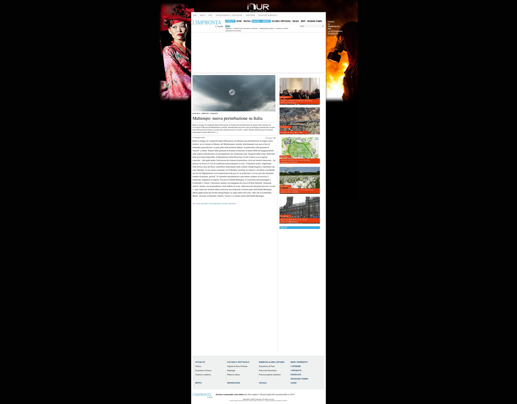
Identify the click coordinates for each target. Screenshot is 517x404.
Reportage (231, 370)
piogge (224, 203)
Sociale (263, 383)
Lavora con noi (250, 15)
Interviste (296, 375)
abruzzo (229, 28)
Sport (294, 383)
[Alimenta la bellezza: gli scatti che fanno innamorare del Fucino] (300, 150)
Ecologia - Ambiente (201, 113)
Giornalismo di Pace (267, 366)
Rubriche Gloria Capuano (271, 362)
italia (198, 203)
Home (194, 15)
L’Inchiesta (296, 370)
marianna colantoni (233, 31)
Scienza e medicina (203, 375)
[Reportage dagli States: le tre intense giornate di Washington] (300, 210)
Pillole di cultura (233, 375)
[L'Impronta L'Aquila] (208, 24)
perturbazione (215, 203)
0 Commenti (269, 138)
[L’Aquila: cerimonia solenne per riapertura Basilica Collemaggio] (300, 91)
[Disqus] (234, 249)
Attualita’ (200, 362)
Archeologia (233, 383)
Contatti (202, 15)
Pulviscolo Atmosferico (268, 370)
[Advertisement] (258, 52)
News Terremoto (299, 362)
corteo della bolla (267, 28)
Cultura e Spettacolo (238, 362)
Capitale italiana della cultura (246, 28)
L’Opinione (296, 366)
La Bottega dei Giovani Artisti (267, 15)
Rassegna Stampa (299, 379)
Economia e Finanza (203, 370)
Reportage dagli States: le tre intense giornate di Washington (294, 220)
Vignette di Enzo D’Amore (237, 366)
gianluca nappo (282, 28)
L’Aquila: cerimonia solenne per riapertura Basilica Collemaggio (296, 101)
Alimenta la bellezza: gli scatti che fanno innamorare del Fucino (295, 161)
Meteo (210, 15)
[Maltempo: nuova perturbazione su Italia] (234, 111)
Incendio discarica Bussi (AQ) (291, 132)
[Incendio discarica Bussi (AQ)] (300, 121)
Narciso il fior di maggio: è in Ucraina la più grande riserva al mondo (297, 191)
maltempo (205, 203)
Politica (198, 366)
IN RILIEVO (214, 113)
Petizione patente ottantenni (270, 375)
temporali (232, 203)
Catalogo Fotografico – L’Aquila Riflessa (229, 15)
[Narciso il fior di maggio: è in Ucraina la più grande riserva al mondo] (300, 180)
